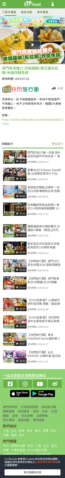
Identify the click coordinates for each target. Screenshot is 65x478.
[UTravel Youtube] (39, 383)
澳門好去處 (18, 445)
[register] (53, 4)
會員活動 (26, 12)
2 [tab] (30, 21)
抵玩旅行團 (49, 407)
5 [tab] (30, 26)
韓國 (6, 415)
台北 (14, 430)
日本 (45, 411)
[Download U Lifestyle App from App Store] (20, 393)
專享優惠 (42, 12)
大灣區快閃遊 (29, 407)
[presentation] (3, 12)
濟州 (22, 435)
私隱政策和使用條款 (46, 462)
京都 (6, 435)
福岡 (14, 435)
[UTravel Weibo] (54, 383)
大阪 (6, 430)
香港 (22, 430)
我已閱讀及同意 (32, 472)
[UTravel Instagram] (25, 383)
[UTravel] (32, 3)
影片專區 (10, 12)
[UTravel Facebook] (10, 383)
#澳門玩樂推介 (12, 454)
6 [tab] (35, 26)
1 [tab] (24, 21)
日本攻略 (27, 415)
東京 (29, 430)
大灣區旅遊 (18, 450)
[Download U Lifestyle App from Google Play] (43, 393)
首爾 (45, 430)
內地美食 (23, 411)
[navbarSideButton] (4, 4)
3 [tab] (35, 21)
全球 (15, 415)
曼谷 (37, 430)
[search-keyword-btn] (60, 4)
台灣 (54, 411)
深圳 (36, 411)
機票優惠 (8, 411)
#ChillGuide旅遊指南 (37, 454)
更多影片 (57, 144)
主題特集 (42, 415)
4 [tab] (40, 21)
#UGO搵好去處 (37, 450)
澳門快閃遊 (10, 407)
